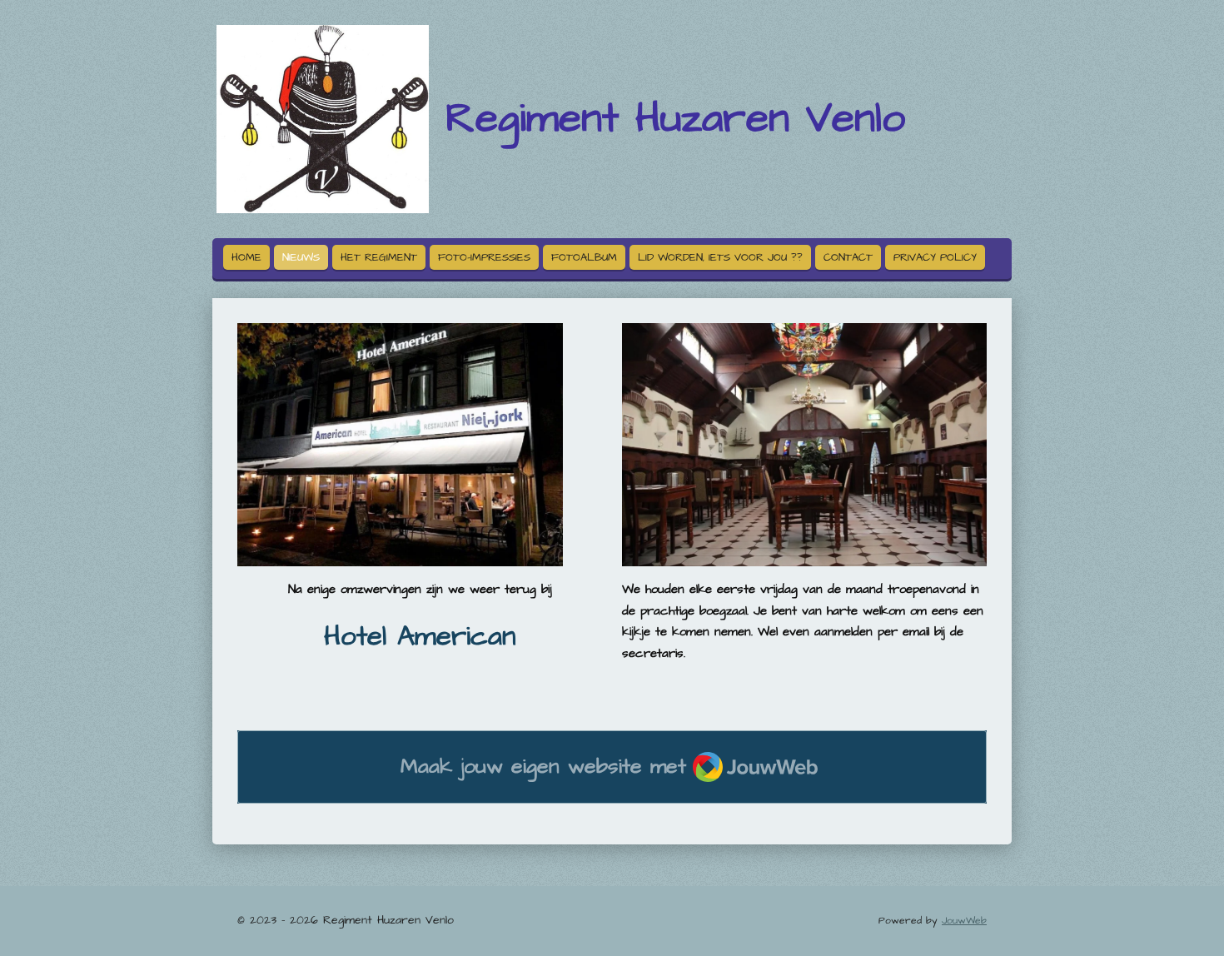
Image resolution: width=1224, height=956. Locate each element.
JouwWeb (964, 921)
